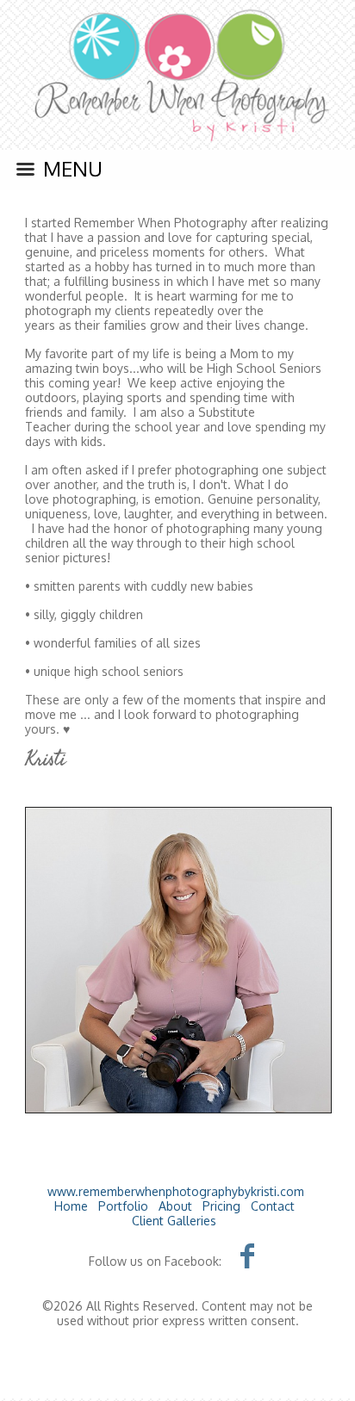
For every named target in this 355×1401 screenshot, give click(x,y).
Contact (273, 1206)
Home (71, 1206)
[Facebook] (247, 1255)
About (175, 1206)
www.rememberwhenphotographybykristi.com (175, 1191)
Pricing (221, 1206)
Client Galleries (174, 1220)
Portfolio (123, 1206)
